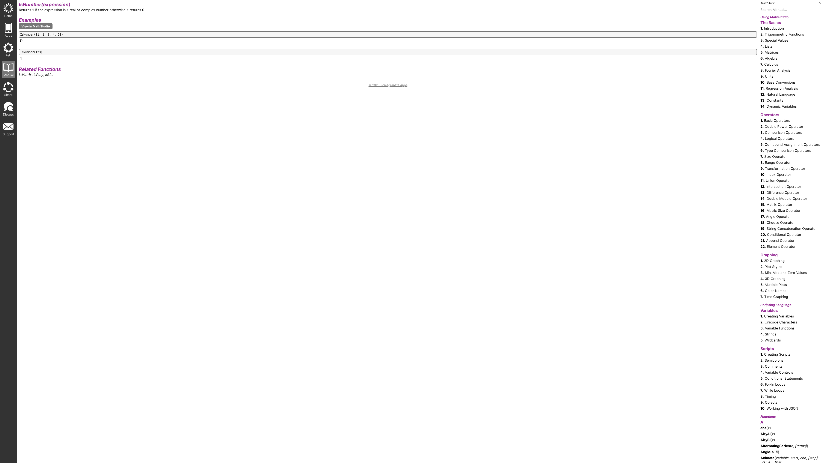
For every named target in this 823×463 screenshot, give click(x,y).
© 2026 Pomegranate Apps (388, 85)
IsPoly (38, 74)
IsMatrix (25, 74)
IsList (49, 74)
